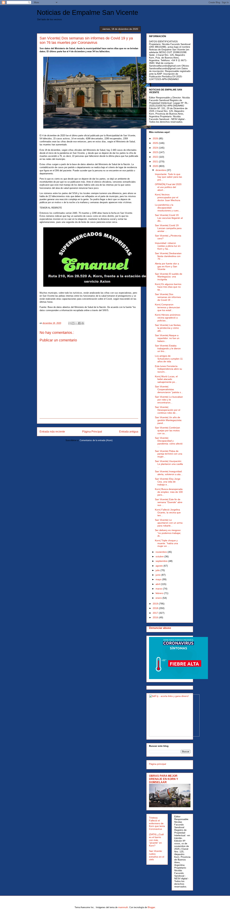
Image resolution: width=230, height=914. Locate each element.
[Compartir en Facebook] (79, 323)
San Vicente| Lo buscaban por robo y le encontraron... (169, 399)
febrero (160, 593)
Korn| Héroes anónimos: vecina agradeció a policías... (168, 317)
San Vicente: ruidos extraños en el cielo (156, 855)
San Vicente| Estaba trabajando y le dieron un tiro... (168, 348)
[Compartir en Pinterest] (82, 323)
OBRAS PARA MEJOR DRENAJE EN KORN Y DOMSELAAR (163, 779)
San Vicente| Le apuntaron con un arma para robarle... (169, 523)
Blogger (151, 907)
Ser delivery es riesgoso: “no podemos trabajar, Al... (168, 533)
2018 (156, 608)
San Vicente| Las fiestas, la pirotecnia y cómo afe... (168, 328)
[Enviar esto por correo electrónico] (70, 323)
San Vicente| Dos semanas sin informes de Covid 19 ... (168, 297)
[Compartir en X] (76, 323)
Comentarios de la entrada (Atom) (96, 440)
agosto (159, 565)
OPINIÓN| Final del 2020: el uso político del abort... (168, 187)
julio (158, 570)
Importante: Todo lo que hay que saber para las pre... (168, 177)
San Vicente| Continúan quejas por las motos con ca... (167, 430)
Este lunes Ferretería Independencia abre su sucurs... (168, 369)
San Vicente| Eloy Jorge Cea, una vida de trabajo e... (167, 481)
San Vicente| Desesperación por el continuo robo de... (167, 410)
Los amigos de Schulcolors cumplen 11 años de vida (169, 359)
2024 (156, 147)
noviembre (162, 552)
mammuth (123, 907)
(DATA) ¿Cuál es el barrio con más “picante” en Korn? (156, 840)
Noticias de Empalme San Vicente (87, 12)
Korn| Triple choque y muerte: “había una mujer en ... (166, 543)
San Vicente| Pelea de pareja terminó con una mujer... (168, 454)
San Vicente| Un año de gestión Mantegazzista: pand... (168, 420)
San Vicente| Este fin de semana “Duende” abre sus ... (168, 502)
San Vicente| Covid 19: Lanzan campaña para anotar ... (168, 228)
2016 (156, 617)
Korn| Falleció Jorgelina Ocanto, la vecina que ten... (168, 512)
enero (159, 598)
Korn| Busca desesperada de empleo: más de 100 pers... (169, 492)
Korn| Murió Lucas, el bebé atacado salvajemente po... (166, 379)
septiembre (162, 561)
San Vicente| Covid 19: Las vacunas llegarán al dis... (169, 218)
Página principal (157, 764)
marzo (159, 588)
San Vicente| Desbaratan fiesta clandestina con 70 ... (168, 256)
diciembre (161, 170)
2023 (156, 152)
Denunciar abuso (160, 627)
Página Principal (92, 431)
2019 (156, 603)
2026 (156, 138)
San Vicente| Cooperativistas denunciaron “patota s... (169, 389)
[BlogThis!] (73, 323)
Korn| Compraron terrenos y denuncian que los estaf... (167, 307)
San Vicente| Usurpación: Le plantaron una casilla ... (169, 464)
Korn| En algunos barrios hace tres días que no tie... (168, 287)
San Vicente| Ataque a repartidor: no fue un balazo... (167, 338)
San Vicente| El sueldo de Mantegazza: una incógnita (168, 276)
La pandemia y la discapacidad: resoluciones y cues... (167, 207)
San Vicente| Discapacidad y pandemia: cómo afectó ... (169, 442)
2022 (156, 156)
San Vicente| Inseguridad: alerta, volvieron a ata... (169, 473)
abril (158, 584)
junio (158, 574)
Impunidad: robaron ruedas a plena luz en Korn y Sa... (167, 246)
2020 (156, 166)
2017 (156, 613)
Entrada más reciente (52, 431)
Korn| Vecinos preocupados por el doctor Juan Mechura (167, 197)
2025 (156, 143)
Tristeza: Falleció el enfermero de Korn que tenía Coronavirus (157, 823)
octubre (160, 556)
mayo (159, 579)
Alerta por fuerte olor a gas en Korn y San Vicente (167, 266)
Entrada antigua (128, 431)
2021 (156, 161)
